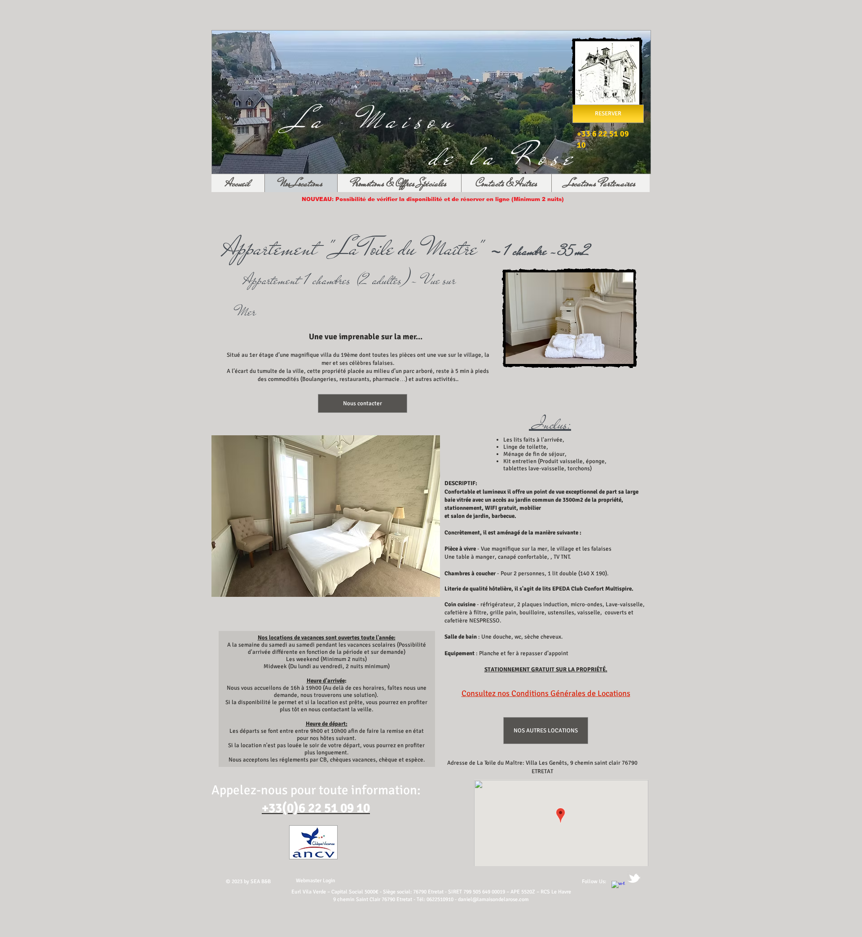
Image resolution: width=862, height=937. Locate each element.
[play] (426, 583)
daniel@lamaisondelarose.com (493, 899)
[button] (325, 516)
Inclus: (550, 424)
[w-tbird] (634, 878)
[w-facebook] (618, 887)
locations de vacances (296, 637)
